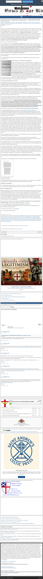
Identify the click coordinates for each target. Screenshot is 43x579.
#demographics (27, 347)
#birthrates (23, 347)
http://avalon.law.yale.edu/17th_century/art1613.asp (30, 108)
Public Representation (37, 23)
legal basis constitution (18, 219)
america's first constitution (7, 216)
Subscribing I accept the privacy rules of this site (19, 4)
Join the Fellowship (21, 425)
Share (7, 340)
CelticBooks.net (16, 572)
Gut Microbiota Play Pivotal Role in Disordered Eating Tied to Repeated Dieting (13, 296)
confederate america (29, 217)
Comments (3, 25)
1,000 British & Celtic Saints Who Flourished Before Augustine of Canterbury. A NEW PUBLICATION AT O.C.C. (18, 523)
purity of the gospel (4, 220)
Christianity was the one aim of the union (19, 217)
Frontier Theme (40, 578)
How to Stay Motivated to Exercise (6, 295)
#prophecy (13, 369)
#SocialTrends (32, 347)
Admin (3, 21)
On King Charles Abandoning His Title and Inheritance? (9, 517)
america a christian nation (32, 215)
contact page (16, 208)
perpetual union (39, 219)
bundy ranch (7, 217)
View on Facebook (3, 340)
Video (3, 348)
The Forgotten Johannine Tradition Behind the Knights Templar (10, 518)
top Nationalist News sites (23, 564)
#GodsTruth (3, 382)
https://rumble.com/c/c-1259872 (23, 225)
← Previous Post (3, 232)
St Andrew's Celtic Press (5, 571)
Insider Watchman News (12, 561)
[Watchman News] (4, 325)
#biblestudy (24, 369)
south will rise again (20, 220)
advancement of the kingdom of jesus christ (21, 215)
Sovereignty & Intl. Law (4, 24)
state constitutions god (32, 220)
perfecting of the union (25, 219)
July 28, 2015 (7, 21)
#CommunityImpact (18, 347)
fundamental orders (31, 218)
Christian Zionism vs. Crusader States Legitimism (21, 286)
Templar (10, 24)
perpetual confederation (33, 219)
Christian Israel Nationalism (6, 22)
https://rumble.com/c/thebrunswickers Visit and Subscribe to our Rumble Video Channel (24, 431)
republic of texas (9, 220)
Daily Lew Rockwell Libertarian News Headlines (8, 533)
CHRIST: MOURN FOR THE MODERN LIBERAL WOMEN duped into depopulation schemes (16, 335)
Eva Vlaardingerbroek (4, 561)
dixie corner (15, 218)
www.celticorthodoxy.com (20, 370)
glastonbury (35, 218)
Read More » (21, 289)
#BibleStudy (29, 369)
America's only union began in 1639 (17, 216)
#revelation (9, 369)
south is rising (15, 220)
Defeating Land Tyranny (19, 202)
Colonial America (24, 22)
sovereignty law (26, 220)
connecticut (3, 218)
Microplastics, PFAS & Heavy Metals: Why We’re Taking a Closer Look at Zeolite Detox (14, 520)
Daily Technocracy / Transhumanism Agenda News (9, 536)
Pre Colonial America (25, 23)
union (10, 221)
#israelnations (11, 382)
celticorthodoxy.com (6, 480)
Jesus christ (12, 219)
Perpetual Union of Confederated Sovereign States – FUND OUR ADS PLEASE (20, 20)
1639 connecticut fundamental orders (8, 215)
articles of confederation (26, 216)
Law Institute (6, 23)
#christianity (17, 369)
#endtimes (20, 369)
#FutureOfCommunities (37, 347)
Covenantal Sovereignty (31, 22)
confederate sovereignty (35, 217)
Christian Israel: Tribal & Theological (16, 22)
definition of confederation (9, 218)
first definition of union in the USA (22, 218)
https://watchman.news (18, 228)
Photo (4, 361)
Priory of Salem (31, 23)
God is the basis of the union (30, 111)
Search (41, 14)
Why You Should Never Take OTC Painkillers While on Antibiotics (11, 293)
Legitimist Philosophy (11, 23)
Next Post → (40, 232)
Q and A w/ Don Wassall (5, 298)
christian (11, 217)
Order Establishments (18, 23)
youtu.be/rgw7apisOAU (38, 369)
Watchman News (6, 331)
